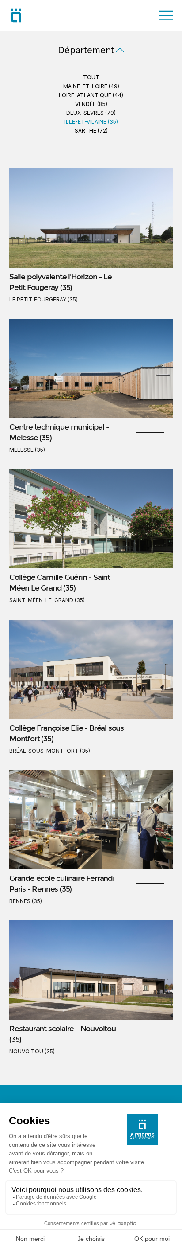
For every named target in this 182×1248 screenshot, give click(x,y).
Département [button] (86, 50)
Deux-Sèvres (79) (91, 113)
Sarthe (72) (91, 130)
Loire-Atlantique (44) (91, 95)
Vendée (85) (91, 104)
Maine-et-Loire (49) (91, 86)
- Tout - (91, 77)
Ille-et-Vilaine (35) (91, 121)
